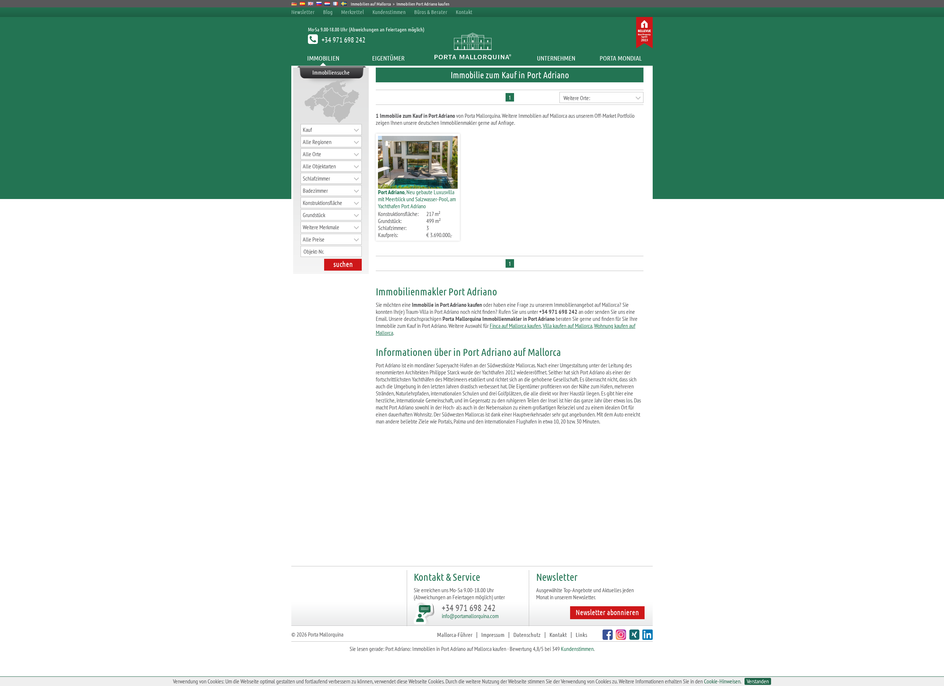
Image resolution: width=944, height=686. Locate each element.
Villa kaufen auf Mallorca (567, 325)
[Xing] (633, 637)
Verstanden (758, 681)
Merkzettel (352, 11)
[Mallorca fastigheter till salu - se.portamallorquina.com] (344, 4)
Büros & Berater (430, 11)
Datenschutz (527, 634)
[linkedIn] (647, 637)
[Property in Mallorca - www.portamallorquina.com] (310, 4)
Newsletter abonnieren (607, 612)
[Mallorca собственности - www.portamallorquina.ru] (319, 4)
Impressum (492, 634)
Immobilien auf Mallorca (371, 4)
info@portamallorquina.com (470, 616)
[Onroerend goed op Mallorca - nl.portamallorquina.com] (327, 4)
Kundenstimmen (389, 11)
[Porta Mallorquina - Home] (472, 58)
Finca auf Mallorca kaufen (515, 325)
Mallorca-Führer (454, 634)
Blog (328, 11)
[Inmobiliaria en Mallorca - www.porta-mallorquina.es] (302, 4)
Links (581, 634)
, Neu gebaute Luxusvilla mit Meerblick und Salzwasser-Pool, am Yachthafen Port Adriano (417, 199)
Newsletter (303, 11)
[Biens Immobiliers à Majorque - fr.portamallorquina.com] (336, 4)
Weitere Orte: (576, 98)
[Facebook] (607, 637)
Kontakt (464, 11)
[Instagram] (620, 637)
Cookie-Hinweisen (722, 681)
